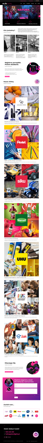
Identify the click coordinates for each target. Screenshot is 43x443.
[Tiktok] (10, 437)
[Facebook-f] (4, 437)
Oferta (24, 3)
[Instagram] (8, 437)
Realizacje (32, 3)
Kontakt (39, 3)
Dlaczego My (28, 3)
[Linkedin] (6, 437)
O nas (21, 3)
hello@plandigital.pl (13, 434)
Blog (35, 3)
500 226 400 (9, 391)
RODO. (34, 395)
